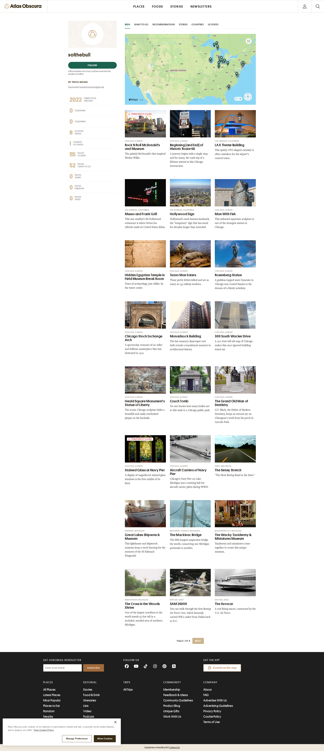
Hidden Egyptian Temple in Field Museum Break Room (145, 277)
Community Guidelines (178, 700)
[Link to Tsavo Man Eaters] (190, 254)
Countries (198, 24)
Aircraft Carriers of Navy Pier (188, 472)
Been (127, 24)
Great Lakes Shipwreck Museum (142, 536)
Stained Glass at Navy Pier (145, 470)
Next (198, 641)
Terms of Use (211, 722)
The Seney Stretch (228, 470)
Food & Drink (91, 695)
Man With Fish (225, 214)
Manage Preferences (77, 738)
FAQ (206, 695)
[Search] (317, 6)
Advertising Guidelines (218, 705)
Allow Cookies (105, 738)
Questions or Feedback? (162, 747)
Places (48, 682)
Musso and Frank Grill (141, 214)
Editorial (90, 682)
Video (87, 711)
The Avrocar (224, 604)
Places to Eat (51, 705)
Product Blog (171, 705)
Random (49, 711)
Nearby (48, 716)
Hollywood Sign (182, 214)
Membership (171, 689)
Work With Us (172, 716)
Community (172, 682)
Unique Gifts (171, 711)
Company (210, 682)
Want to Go (141, 24)
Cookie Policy (212, 716)
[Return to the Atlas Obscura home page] (23, 6)
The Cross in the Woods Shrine (142, 605)
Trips (127, 682)
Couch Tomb (179, 401)
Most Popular (52, 700)
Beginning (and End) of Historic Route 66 (186, 147)
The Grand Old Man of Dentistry (231, 403)
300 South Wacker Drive (233, 336)
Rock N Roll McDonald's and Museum (142, 147)
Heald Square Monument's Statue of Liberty (145, 403)
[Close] (115, 722)
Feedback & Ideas (175, 695)
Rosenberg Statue (228, 275)
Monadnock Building (185, 336)
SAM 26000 (178, 604)
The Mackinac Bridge (186, 535)
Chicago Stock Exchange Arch (144, 338)
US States (213, 24)
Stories (183, 24)
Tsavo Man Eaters (183, 275)
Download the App (225, 668)
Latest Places (51, 695)
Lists (85, 705)
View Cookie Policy (44, 730)
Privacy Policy (212, 711)
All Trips (128, 689)
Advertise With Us (215, 700)
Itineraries (89, 700)
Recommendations (164, 24)
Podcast (88, 716)
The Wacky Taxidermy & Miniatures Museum (233, 536)
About (207, 689)
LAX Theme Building (229, 145)
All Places (49, 689)
